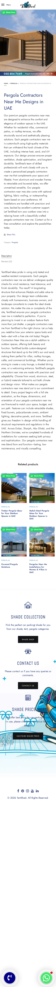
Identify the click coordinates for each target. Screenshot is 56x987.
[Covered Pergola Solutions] (14, 542)
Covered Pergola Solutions (9, 565)
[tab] (28, 256)
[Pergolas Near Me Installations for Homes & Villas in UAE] (42, 542)
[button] (28, 639)
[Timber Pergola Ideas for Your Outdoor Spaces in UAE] (14, 488)
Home (6, 83)
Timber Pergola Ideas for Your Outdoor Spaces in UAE (11, 513)
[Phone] (9, 978)
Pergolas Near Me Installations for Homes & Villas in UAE (38, 568)
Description (6, 255)
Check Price (10, 12)
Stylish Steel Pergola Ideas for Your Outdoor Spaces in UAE (39, 514)
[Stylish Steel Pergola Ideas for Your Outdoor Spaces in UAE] (42, 488)
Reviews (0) (6, 261)
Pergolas (13, 83)
